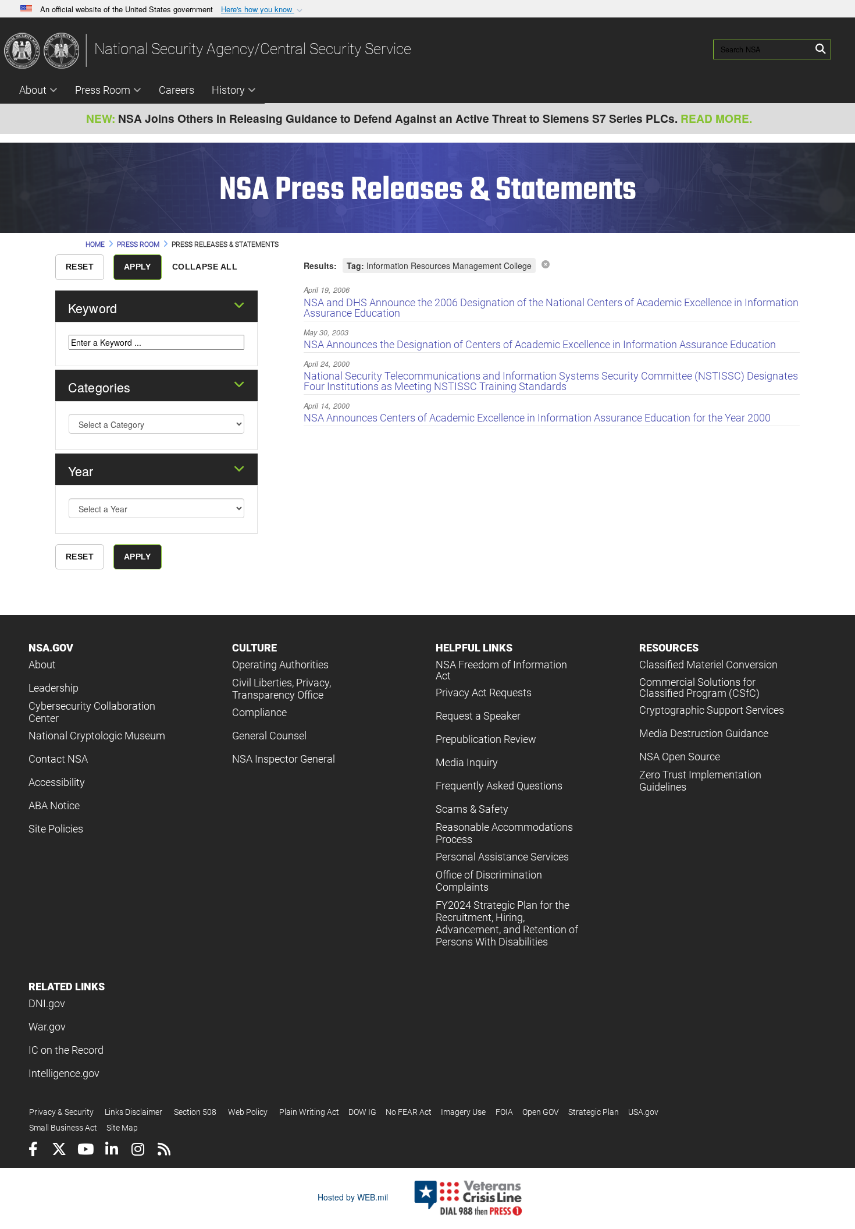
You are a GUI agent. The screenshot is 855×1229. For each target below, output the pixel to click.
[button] (263, 9)
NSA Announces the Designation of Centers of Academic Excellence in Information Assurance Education (540, 344)
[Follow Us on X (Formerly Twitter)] (59, 1151)
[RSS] (164, 1151)
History (228, 90)
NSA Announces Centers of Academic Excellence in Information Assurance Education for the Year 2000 (537, 418)
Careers (176, 90)
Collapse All (204, 266)
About (33, 90)
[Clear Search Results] (546, 264)
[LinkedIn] (111, 1151)
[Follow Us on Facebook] (33, 1151)
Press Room (102, 90)
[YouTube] (85, 1151)
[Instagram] (137, 1151)
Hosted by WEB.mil (353, 1197)
